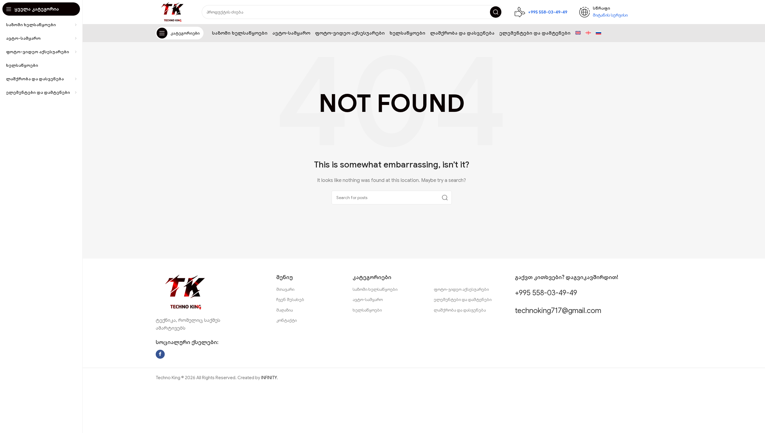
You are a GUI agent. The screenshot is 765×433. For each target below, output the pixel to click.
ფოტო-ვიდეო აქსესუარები (461, 289)
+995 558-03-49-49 (546, 292)
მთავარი (285, 289)
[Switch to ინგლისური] (578, 33)
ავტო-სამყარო (368, 299)
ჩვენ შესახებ (290, 299)
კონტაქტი (286, 320)
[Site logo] (173, 11)
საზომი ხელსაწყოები (375, 289)
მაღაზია (284, 310)
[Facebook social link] (160, 354)
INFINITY (269, 377)
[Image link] (186, 291)
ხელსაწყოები (367, 310)
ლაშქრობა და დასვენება (460, 310)
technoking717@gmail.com (558, 310)
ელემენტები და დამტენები (462, 299)
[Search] (495, 12)
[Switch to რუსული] (598, 33)
